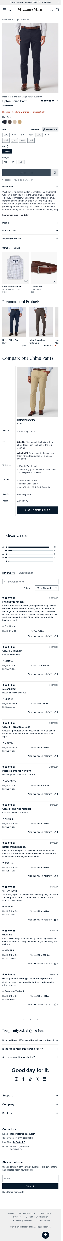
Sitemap (10, 1213)
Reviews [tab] (8, 573)
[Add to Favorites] (54, 172)
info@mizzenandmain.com (22, 1133)
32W (31, 135)
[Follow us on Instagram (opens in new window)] (16, 1079)
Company (8, 1104)
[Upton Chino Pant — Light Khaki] (14, 122)
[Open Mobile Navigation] (4, 9)
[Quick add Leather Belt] (54, 281)
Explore (7, 1113)
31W (22, 135)
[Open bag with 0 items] (57, 9)
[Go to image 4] (26, 91)
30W (14, 135)
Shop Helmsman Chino (37, 510)
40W (31, 140)
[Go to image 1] (5, 91)
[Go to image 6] (40, 91)
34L (21, 162)
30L (5, 162)
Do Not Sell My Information (37, 1217)
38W (23, 140)
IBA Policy (17, 1217)
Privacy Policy (45, 1213)
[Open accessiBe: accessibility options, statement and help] (45, 1235)
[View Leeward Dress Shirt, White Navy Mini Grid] (15, 268)
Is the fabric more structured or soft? (22, 1049)
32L (13, 162)
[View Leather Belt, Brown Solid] (44, 268)
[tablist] (17, 572)
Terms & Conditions (27, 1213)
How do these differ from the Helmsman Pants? (28, 1040)
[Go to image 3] (19, 91)
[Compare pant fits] (6, 146)
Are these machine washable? (18, 1057)
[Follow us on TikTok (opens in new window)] (30, 1079)
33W (39, 135)
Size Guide (34, 129)
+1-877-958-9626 (24, 1137)
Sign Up (30, 1186)
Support (7, 1095)
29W (6, 135)
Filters (27, 588)
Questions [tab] (26, 573)
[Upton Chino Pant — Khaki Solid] (19, 122)
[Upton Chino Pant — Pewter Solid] (9, 122)
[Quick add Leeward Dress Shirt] (26, 281)
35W (6, 140)
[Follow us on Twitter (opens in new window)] (37, 1079)
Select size (26, 172)
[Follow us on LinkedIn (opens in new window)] (44, 1079)
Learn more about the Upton (15, 214)
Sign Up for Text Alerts (13, 1191)
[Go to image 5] (34, 91)
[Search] (9, 9)
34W (47, 135)
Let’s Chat (19, 1142)
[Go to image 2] (12, 91)
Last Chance (7, 19)
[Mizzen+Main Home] (30, 9)
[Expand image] (30, 58)
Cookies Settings (44, 1220)
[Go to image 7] (47, 91)
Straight (7, 151)
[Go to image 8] (54, 91)
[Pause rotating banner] (58, 2)
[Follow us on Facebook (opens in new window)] (23, 1079)
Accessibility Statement (22, 1220)
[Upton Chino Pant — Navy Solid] (4, 122)
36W (14, 140)
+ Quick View (16, 337)
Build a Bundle (45, 2)
